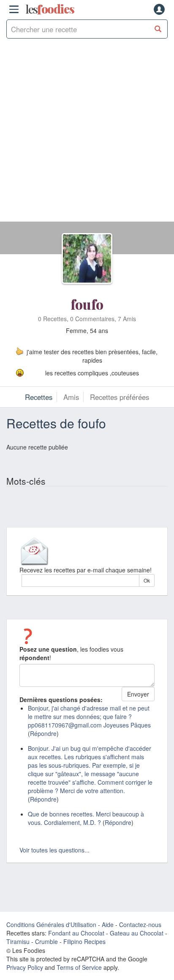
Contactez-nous (140, 924)
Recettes (38, 397)
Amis (71, 397)
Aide (108, 924)
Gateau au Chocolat (136, 933)
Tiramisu (18, 941)
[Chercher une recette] (158, 29)
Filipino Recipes (84, 941)
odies (49, 9)
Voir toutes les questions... (54, 850)
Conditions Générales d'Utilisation (51, 924)
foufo (87, 304)
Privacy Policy (24, 967)
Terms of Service (79, 967)
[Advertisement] (87, 134)
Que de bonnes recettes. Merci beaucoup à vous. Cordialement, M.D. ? (86, 818)
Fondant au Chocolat (76, 933)
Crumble (46, 941)
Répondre (43, 733)
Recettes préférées (119, 397)
